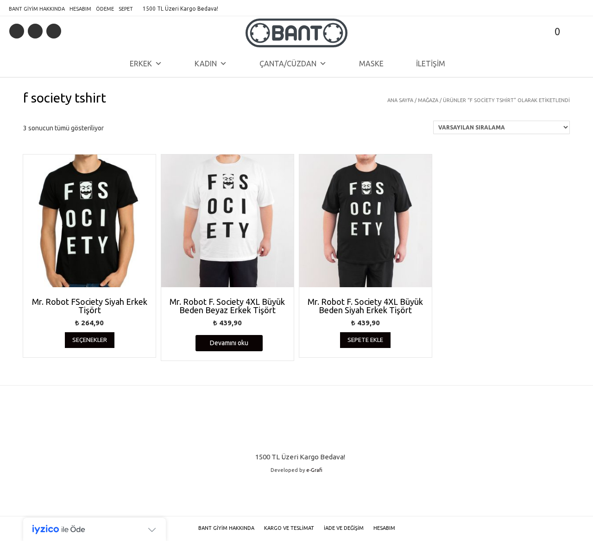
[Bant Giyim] (296, 33)
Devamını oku (229, 343)
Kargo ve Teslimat (289, 528)
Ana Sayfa (400, 100)
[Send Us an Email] (16, 31)
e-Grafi (314, 470)
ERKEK (141, 63)
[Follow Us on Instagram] (53, 31)
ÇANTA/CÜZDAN (287, 63)
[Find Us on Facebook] (35, 31)
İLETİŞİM (430, 63)
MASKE (371, 63)
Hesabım (80, 9)
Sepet (126, 9)
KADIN (206, 63)
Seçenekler (89, 339)
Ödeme (105, 9)
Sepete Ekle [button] (365, 339)
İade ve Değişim (344, 528)
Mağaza (428, 100)
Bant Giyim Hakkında (37, 9)
